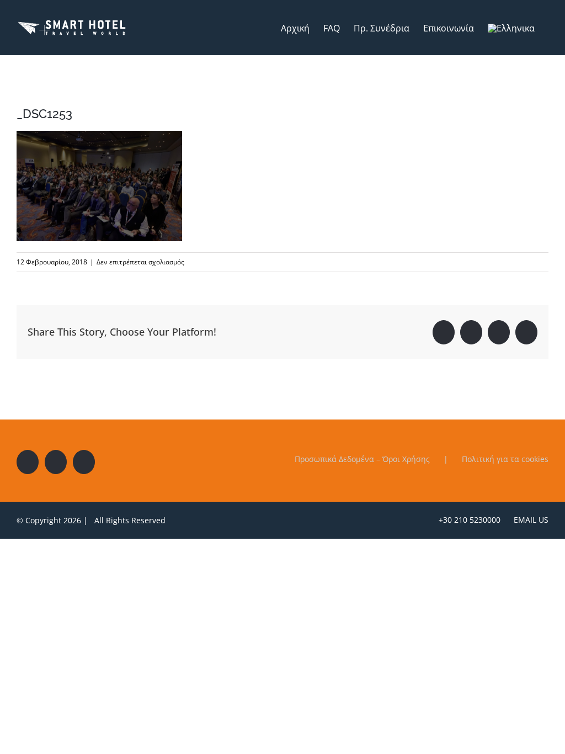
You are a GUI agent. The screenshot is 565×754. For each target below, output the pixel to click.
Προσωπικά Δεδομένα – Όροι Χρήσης (362, 459)
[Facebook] (28, 462)
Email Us (528, 519)
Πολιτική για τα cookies (505, 459)
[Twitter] (56, 462)
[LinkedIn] (84, 462)
